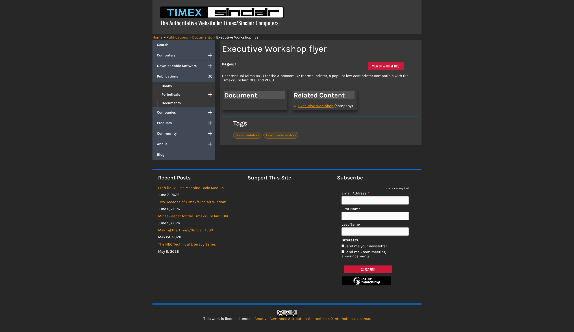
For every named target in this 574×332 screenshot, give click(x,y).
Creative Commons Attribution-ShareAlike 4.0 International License (312, 318)
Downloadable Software (177, 66)
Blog (160, 154)
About (162, 144)
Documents (171, 103)
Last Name (350, 224)
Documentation (247, 135)
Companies (166, 112)
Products (164, 123)
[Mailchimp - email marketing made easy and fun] (366, 284)
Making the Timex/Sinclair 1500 (185, 230)
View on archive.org (385, 66)
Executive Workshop (315, 105)
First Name (351, 209)
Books (167, 86)
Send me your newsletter (365, 246)
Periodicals (171, 94)
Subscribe (368, 269)
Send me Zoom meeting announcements (363, 254)
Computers (166, 55)
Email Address (355, 193)
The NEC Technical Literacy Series (187, 244)
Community (167, 133)
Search (162, 45)
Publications (167, 76)
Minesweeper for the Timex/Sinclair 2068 (193, 216)
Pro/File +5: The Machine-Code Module (191, 187)
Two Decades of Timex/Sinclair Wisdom (192, 202)
